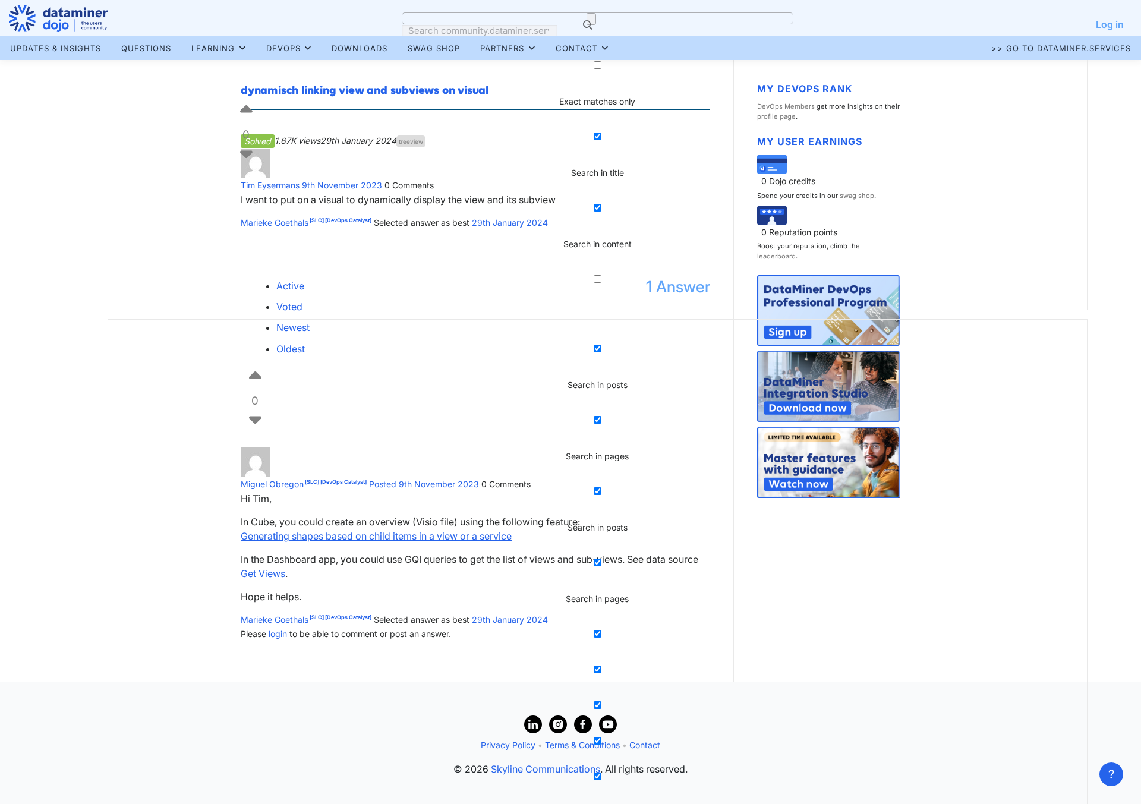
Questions (146, 48)
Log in (1110, 24)
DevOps (283, 48)
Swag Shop (434, 48)
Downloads (359, 48)
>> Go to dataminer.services (1061, 48)
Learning (213, 48)
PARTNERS (502, 48)
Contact (577, 48)
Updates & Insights (55, 48)
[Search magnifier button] (591, 19)
